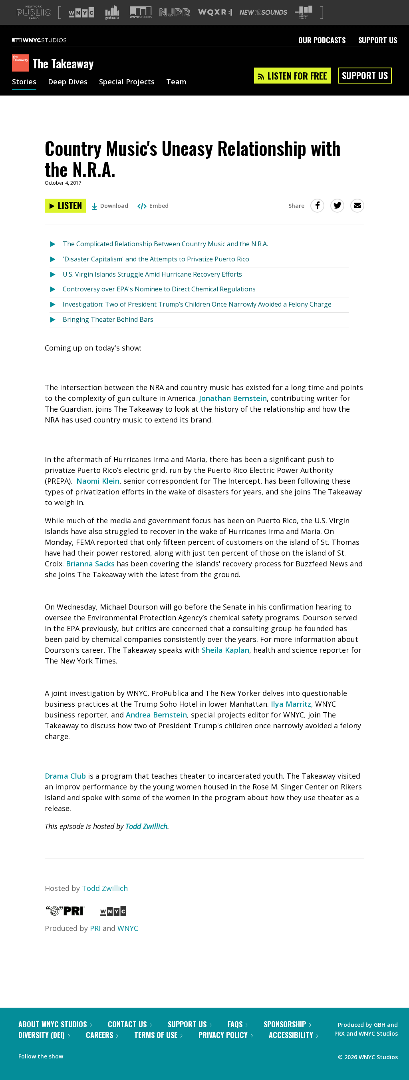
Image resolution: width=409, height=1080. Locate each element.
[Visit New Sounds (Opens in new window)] (263, 12)
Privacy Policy (223, 1035)
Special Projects (127, 82)
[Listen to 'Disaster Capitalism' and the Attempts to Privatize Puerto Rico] (56, 259)
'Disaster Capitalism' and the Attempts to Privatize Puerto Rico (156, 259)
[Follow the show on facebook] (74, 1054)
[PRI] (65, 913)
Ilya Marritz (291, 704)
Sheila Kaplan (225, 650)
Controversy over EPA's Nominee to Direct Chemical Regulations (159, 289)
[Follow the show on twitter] (90, 1054)
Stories (24, 82)
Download (114, 205)
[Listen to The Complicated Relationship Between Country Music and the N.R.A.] (56, 244)
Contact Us (127, 1024)
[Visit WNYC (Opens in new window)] (81, 12)
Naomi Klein (97, 481)
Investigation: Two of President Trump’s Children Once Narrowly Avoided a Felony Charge (197, 304)
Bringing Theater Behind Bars (108, 319)
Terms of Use (155, 1035)
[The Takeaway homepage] (22, 63)
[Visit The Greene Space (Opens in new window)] (303, 13)
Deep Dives (67, 82)
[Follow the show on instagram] (105, 1054)
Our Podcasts (321, 40)
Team (176, 82)
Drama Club (65, 776)
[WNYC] (113, 913)
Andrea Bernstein (156, 714)
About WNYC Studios (52, 1024)
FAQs (235, 1024)
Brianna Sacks (90, 563)
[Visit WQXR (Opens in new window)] (215, 12)
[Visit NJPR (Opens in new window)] (174, 12)
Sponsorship (285, 1024)
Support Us (377, 40)
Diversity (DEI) (41, 1035)
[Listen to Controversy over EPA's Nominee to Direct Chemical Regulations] (56, 289)
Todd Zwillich (105, 888)
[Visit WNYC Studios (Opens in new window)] (141, 12)
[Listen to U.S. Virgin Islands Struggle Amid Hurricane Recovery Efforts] (56, 274)
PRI (95, 928)
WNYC (127, 928)
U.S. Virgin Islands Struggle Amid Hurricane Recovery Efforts (152, 274)
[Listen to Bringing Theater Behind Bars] (56, 320)
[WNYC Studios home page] (49, 40)
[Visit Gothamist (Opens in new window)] (112, 12)
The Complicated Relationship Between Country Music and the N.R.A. (165, 243)
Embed (159, 205)
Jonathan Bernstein (233, 398)
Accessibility (291, 1035)
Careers (99, 1035)
